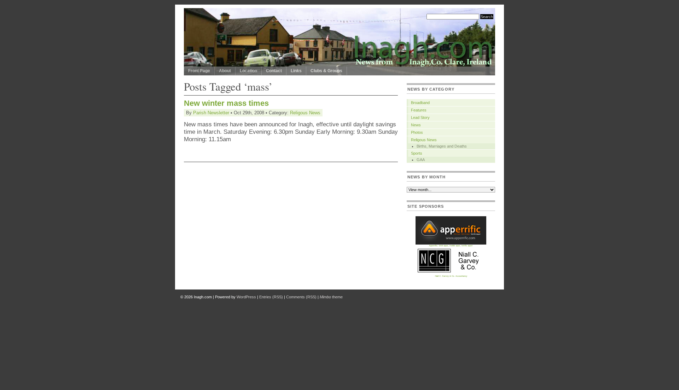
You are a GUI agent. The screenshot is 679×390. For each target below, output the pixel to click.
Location (248, 70)
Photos (417, 132)
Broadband (420, 103)
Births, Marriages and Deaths (442, 146)
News (416, 125)
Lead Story (420, 117)
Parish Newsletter (211, 112)
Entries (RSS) (271, 297)
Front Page (199, 70)
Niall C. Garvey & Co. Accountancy (451, 276)
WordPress (246, 297)
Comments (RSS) (301, 297)
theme (331, 297)
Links (296, 70)
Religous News (305, 112)
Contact (274, 70)
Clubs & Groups (326, 70)
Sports (416, 153)
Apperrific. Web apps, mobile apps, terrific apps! (451, 246)
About (225, 70)
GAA (421, 159)
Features (418, 110)
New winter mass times (226, 103)
